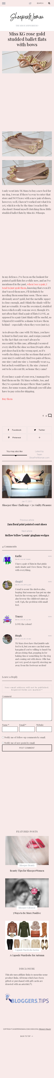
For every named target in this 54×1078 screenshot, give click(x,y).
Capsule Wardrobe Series (27, 950)
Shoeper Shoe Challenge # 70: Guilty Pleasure (27, 505)
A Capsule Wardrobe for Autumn (27, 955)
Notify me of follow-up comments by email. (25, 737)
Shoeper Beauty (27, 865)
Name (5, 725)
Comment (7, 696)
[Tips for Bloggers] (27, 1007)
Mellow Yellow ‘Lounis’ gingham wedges (27, 533)
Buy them (7, 399)
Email (22, 725)
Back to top (25, 1036)
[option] (27, 486)
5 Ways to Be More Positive (27, 913)
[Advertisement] (27, 104)
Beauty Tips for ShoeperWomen (27, 870)
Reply (50, 556)
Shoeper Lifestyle (27, 907)
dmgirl (19, 581)
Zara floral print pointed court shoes (27, 522)
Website (40, 725)
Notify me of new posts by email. (19, 743)
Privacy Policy (45, 1029)
